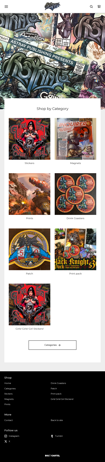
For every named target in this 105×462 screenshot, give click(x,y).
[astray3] (52, 6)
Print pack (56, 393)
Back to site (57, 420)
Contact (8, 420)
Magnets (9, 399)
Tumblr (59, 436)
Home (7, 383)
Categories (50, 345)
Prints (7, 404)
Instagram (14, 436)
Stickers (8, 393)
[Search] (91, 6)
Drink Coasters (58, 383)
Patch (54, 388)
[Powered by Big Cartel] (52, 456)
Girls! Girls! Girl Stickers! (62, 399)
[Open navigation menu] (6, 6)
